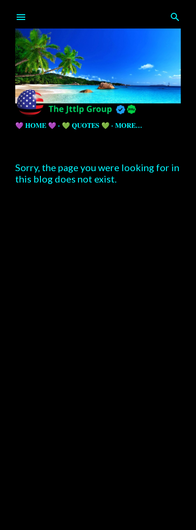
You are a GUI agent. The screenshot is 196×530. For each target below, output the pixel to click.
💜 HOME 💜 (35, 125)
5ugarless (121, 502)
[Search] (175, 15)
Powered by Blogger (106, 484)
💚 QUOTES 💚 (85, 125)
